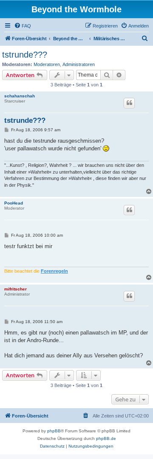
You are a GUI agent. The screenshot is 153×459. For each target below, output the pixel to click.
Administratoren (78, 64)
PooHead (13, 203)
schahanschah (19, 96)
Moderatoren (47, 64)
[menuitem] (22, 26)
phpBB (54, 431)
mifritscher (15, 289)
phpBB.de (106, 438)
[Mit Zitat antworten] (129, 103)
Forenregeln (54, 271)
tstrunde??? (24, 54)
